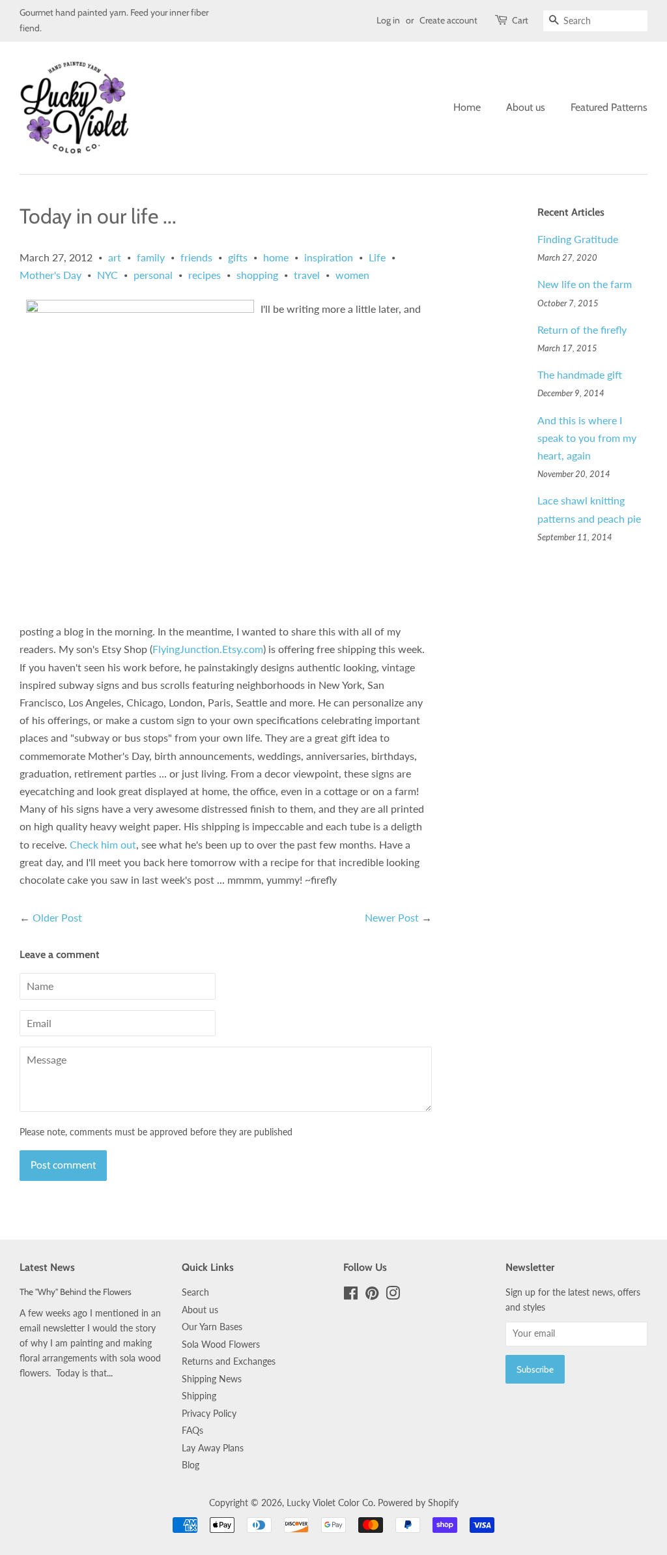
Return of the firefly (582, 329)
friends (196, 257)
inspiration (328, 257)
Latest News (47, 1267)
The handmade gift (579, 374)
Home (467, 107)
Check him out (103, 844)
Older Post (57, 917)
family (151, 257)
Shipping (199, 1396)
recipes (204, 275)
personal (153, 275)
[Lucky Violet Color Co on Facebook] (350, 1295)
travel (307, 275)
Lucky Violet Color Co (330, 1503)
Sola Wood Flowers (221, 1344)
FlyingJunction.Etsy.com (207, 649)
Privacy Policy (209, 1413)
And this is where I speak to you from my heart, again (586, 437)
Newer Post (392, 917)
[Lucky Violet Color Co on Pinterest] (372, 1295)
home (276, 257)
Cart (520, 20)
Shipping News (212, 1379)
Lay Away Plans (213, 1448)
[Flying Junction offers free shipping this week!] (140, 308)
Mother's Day (50, 275)
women (352, 275)
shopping (257, 275)
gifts (238, 257)
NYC (107, 275)
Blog (190, 1465)
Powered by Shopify (418, 1503)
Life (377, 257)
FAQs (192, 1430)
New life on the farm (584, 284)
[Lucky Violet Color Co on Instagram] (393, 1295)
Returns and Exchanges (229, 1361)
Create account (448, 20)
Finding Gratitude (577, 239)
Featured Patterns (609, 107)
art (114, 257)
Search (195, 1292)
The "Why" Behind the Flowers (76, 1291)
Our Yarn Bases (212, 1327)
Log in (388, 20)
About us (525, 107)
